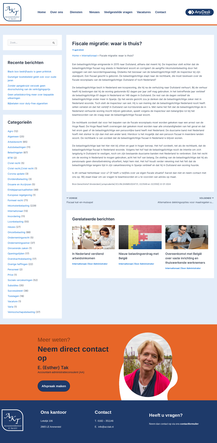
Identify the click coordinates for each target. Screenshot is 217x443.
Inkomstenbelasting (18, 205)
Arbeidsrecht (15, 141)
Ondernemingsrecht (19, 237)
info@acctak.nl (106, 427)
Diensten (76, 12)
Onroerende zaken (18, 248)
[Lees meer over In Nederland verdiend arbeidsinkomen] (93, 236)
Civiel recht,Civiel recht (21, 168)
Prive (10, 274)
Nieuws (94, 12)
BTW (10, 157)
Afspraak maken (54, 386)
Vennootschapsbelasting (21, 311)
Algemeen (13, 136)
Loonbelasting (15, 221)
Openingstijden (16, 253)
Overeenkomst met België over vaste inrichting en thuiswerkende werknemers (185, 258)
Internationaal (15, 210)
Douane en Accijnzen (19, 184)
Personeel (13, 269)
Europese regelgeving (20, 195)
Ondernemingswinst (19, 242)
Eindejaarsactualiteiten (20, 189)
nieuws (11, 226)
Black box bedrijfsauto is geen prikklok (29, 71)
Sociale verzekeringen (20, 280)
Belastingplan (15, 152)
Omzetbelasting (16, 232)
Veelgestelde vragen (118, 12)
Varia (10, 306)
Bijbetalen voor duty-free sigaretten (28, 103)
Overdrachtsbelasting (20, 258)
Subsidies (13, 285)
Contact (160, 12)
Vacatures (144, 12)
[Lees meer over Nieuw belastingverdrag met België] (140, 236)
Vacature (13, 301)
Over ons (56, 12)
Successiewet (15, 290)
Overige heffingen (18, 264)
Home (42, 12)
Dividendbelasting (18, 179)
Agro (10, 131)
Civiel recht (14, 163)
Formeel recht (15, 200)
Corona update (16, 173)
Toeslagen (13, 296)
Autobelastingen (17, 147)
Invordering (14, 216)
